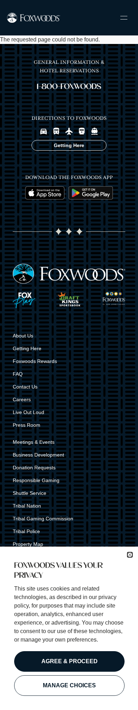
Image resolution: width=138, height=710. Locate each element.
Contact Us (25, 387)
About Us (23, 336)
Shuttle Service (29, 493)
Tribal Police (26, 531)
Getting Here (27, 348)
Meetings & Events (33, 442)
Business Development (38, 455)
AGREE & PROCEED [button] (69, 661)
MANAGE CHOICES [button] (69, 685)
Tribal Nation (27, 506)
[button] (129, 554)
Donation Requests (34, 467)
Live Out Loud (28, 412)
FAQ (18, 374)
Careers (22, 399)
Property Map (28, 544)
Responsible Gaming (36, 480)
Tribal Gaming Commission (43, 518)
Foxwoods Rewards (35, 361)
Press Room (26, 425)
